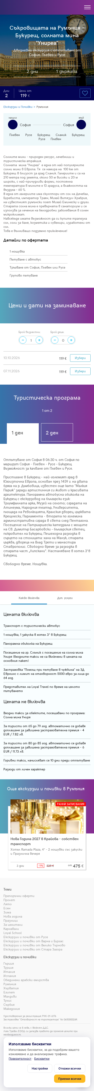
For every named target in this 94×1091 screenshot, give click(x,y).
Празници (10, 920)
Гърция (8, 963)
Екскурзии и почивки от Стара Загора (32, 949)
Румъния (42, 107)
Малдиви (10, 996)
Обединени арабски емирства (26, 980)
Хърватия (11, 988)
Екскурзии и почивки (19, 957)
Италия (9, 971)
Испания (9, 976)
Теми (7, 889)
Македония (11, 1008)
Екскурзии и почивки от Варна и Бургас (33, 941)
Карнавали (11, 928)
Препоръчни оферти (18, 896)
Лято (7, 904)
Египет (9, 992)
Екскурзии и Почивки (17, 107)
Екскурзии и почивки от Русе (25, 937)
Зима (7, 912)
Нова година (12, 916)
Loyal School (12, 933)
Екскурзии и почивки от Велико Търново (34, 945)
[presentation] (5, 598)
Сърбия (9, 1004)
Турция (8, 967)
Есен (6, 908)
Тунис (7, 1000)
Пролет (9, 900)
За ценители (13, 924)
